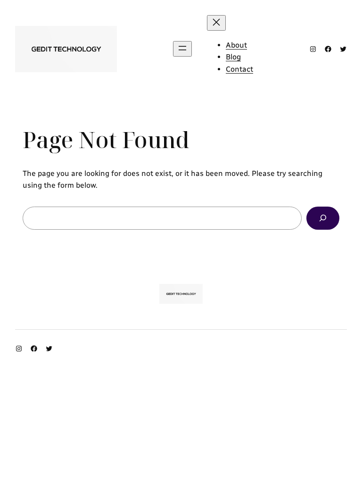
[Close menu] (216, 23)
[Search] (322, 218)
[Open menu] (182, 49)
